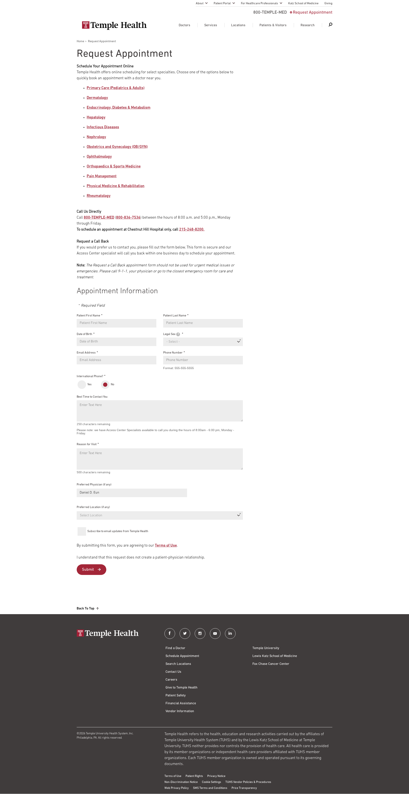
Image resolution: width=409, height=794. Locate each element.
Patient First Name (88, 315)
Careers (171, 679)
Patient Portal (222, 3)
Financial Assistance (181, 703)
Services (210, 25)
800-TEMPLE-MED (99, 218)
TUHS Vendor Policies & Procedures (248, 782)
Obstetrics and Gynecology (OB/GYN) (117, 147)
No (112, 384)
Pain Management (102, 176)
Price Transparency (244, 788)
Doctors (184, 25)
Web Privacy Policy (176, 788)
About (199, 3)
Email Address (86, 352)
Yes (89, 384)
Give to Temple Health (181, 687)
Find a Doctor (175, 648)
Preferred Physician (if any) (94, 484)
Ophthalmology (99, 157)
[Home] (116, 634)
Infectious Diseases (103, 127)
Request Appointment (312, 12)
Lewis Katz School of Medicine (274, 656)
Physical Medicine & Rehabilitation (115, 186)
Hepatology (96, 118)
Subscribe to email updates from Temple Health (117, 531)
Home (80, 41)
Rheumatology (99, 196)
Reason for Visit (86, 444)
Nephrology (96, 137)
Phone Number (173, 352)
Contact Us (173, 672)
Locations (238, 25)
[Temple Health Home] (114, 25)
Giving (328, 3)
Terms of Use (166, 546)
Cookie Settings (211, 782)
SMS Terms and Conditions (210, 788)
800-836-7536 (128, 218)
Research (308, 25)
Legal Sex (171, 334)
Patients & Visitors (273, 25)
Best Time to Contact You (92, 396)
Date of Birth (84, 334)
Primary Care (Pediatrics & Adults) (115, 88)
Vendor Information (180, 711)
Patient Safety (176, 695)
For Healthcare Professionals (259, 3)
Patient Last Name (174, 315)
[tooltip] (178, 334)
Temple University (265, 648)
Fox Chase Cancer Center (270, 664)
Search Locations (178, 664)
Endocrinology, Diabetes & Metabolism (118, 108)
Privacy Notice (216, 776)
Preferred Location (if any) (93, 507)
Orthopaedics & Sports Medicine (114, 167)
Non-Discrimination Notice (181, 782)
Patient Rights (194, 776)
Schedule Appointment (182, 656)
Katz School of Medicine (303, 3)
